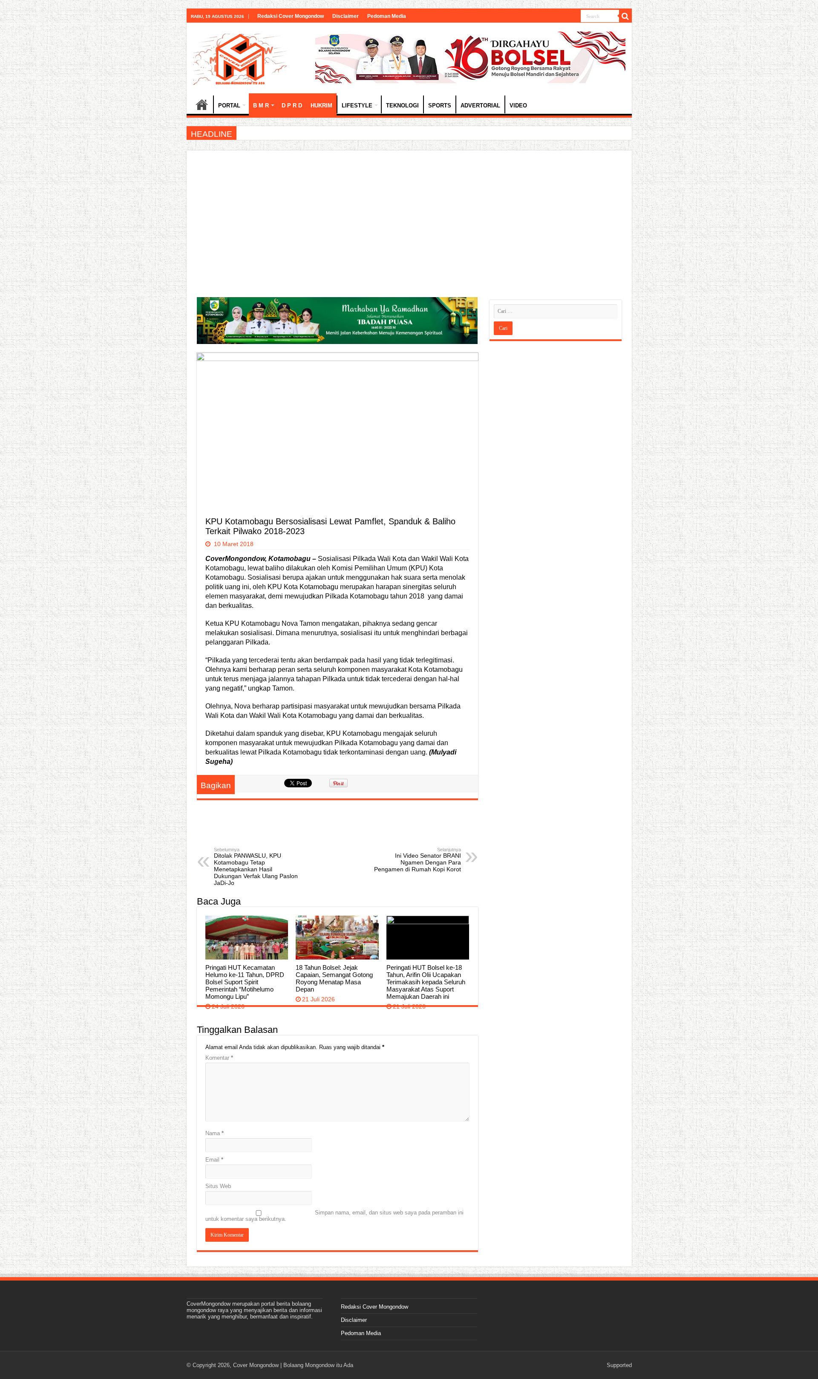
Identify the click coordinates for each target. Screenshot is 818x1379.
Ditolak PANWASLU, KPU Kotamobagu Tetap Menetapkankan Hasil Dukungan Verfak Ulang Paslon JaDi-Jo (256, 866)
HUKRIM (321, 105)
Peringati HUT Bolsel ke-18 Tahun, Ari (284, 133)
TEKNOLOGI (402, 105)
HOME (202, 104)
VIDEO (518, 105)
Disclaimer (345, 16)
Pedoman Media (386, 16)
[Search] (625, 16)
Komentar (219, 1058)
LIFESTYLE (357, 105)
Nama (214, 1133)
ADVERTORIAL (480, 105)
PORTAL (229, 105)
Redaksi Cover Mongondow (290, 16)
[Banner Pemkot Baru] (470, 57)
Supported (619, 1365)
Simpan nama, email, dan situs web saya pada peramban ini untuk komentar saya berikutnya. (334, 1215)
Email (214, 1159)
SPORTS (439, 105)
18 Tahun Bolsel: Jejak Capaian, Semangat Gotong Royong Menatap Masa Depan (334, 978)
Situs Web (218, 1186)
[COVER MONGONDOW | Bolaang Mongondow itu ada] (240, 57)
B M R (261, 105)
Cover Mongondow (256, 1365)
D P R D (292, 105)
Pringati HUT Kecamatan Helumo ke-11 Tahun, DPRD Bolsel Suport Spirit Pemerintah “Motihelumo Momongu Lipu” (244, 982)
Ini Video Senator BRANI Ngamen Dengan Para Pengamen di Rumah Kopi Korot (417, 860)
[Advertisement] (409, 224)
